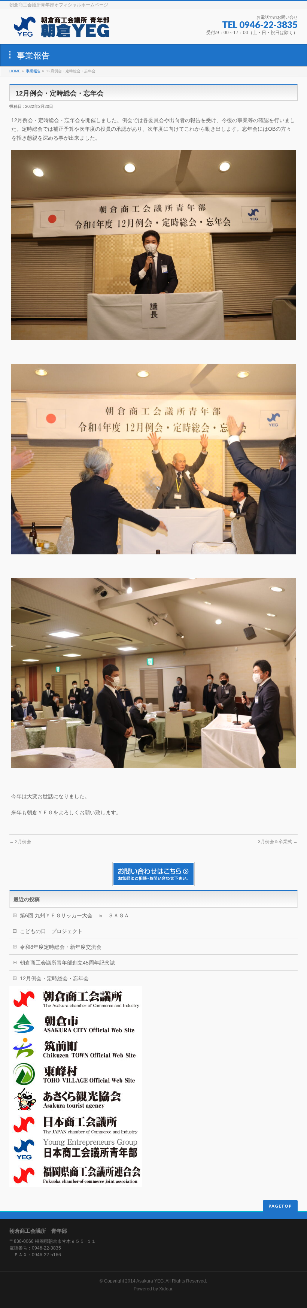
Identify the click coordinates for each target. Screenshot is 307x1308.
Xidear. (166, 1289)
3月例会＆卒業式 (278, 841)
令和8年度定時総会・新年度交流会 (60, 947)
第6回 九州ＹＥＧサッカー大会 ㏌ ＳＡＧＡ (74, 915)
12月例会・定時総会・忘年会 (54, 978)
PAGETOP (280, 1205)
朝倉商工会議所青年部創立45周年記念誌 (67, 963)
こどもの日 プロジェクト (51, 931)
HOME (15, 71)
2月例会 (20, 841)
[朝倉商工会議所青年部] (61, 30)
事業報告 (33, 71)
